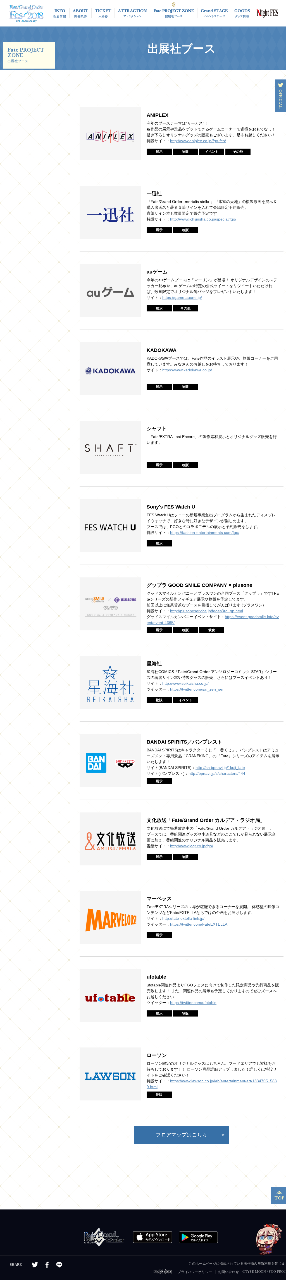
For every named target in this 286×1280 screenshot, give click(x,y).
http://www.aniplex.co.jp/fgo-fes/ (198, 141)
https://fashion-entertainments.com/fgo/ (204, 532)
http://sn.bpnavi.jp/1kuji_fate (220, 767)
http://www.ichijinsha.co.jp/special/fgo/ (203, 219)
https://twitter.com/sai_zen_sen (197, 689)
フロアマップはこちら (181, 1135)
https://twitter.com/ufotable (193, 1002)
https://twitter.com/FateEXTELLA (198, 924)
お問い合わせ (228, 1272)
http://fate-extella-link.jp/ (183, 918)
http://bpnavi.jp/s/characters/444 (217, 773)
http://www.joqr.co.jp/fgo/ (191, 846)
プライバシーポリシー (195, 1272)
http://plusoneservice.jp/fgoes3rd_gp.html (206, 611)
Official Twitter (280, 95)
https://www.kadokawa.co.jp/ (187, 370)
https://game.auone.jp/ (182, 297)
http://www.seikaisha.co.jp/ (185, 683)
